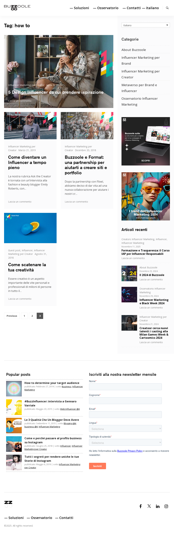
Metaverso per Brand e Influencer (139, 88)
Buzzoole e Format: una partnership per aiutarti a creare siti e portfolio (86, 164)
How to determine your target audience (51, 383)
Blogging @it (70, 423)
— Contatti (132, 8)
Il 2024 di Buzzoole (152, 275)
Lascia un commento (19, 100)
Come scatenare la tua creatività (27, 267)
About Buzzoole (133, 50)
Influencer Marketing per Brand (140, 60)
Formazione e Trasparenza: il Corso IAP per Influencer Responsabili (145, 252)
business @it (31, 426)
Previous (12, 315)
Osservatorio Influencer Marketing (139, 101)
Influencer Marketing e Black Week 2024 (154, 301)
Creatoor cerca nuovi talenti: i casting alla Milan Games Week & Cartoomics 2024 (154, 333)
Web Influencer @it (70, 408)
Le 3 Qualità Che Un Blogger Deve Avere (51, 420)
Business (66, 386)
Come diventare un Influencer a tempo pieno (27, 162)
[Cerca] (167, 7)
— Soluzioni (79, 8)
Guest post (14, 250)
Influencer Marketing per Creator (26, 85)
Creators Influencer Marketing (137, 239)
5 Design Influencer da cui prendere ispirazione (56, 92)
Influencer (27, 250)
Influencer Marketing (132, 243)
